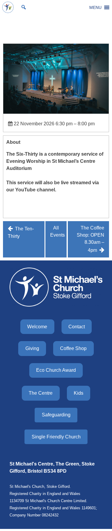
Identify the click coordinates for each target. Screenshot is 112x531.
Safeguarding (56, 414)
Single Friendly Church (56, 436)
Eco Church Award (56, 370)
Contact (76, 326)
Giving (32, 348)
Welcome (37, 326)
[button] (95, 7)
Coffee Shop (73, 348)
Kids (78, 393)
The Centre (41, 393)
